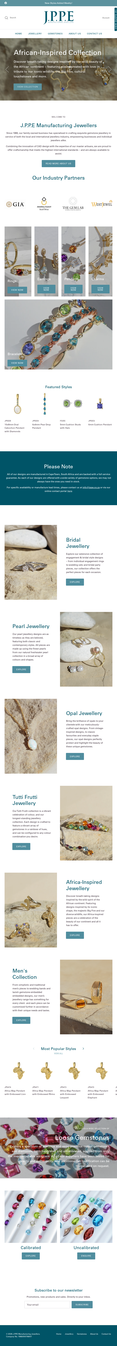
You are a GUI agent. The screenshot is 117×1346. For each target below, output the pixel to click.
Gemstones (55, 33)
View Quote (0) (116, 19)
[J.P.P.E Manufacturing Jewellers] (58, 17)
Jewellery (35, 33)
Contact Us (94, 33)
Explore (75, 582)
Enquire (86, 1256)
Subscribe (82, 1304)
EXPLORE (75, 935)
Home (18, 33)
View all (58, 1053)
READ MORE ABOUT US (58, 163)
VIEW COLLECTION (27, 86)
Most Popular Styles (58, 1048)
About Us (75, 33)
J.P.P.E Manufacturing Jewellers (26, 1334)
